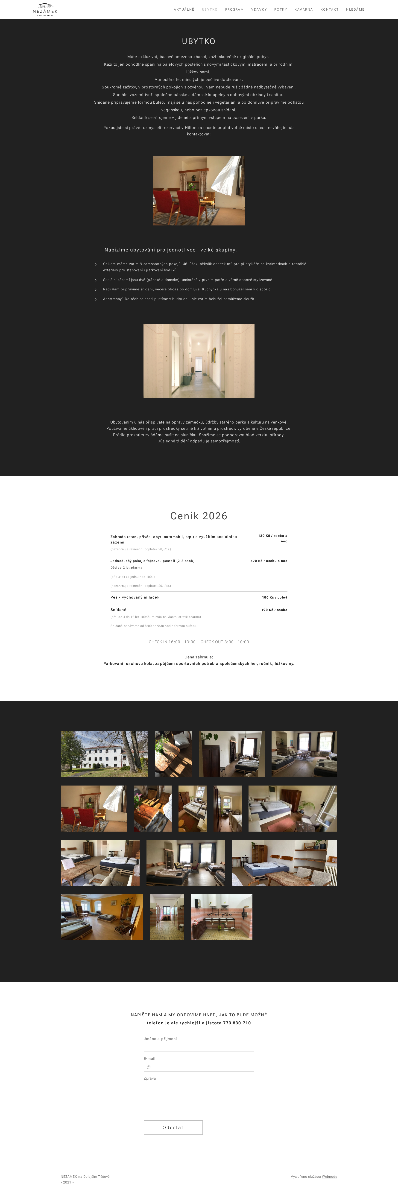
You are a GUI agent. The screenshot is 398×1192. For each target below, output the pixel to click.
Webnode (329, 1176)
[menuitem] (185, 9)
